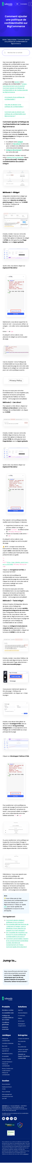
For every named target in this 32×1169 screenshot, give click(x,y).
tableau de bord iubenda (15, 157)
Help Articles (12, 39)
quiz (5, 907)
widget (20, 142)
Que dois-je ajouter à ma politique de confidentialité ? (14, 106)
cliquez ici (25, 1154)
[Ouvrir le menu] (30, 4)
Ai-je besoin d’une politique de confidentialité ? (15, 98)
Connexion (24, 4)
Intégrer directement (14, 150)
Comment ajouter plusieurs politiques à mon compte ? (15, 921)
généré (17, 82)
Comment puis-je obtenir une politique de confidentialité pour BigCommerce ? (15, 114)
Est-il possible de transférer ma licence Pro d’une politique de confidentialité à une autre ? (16, 935)
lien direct (17, 144)
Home (4, 39)
